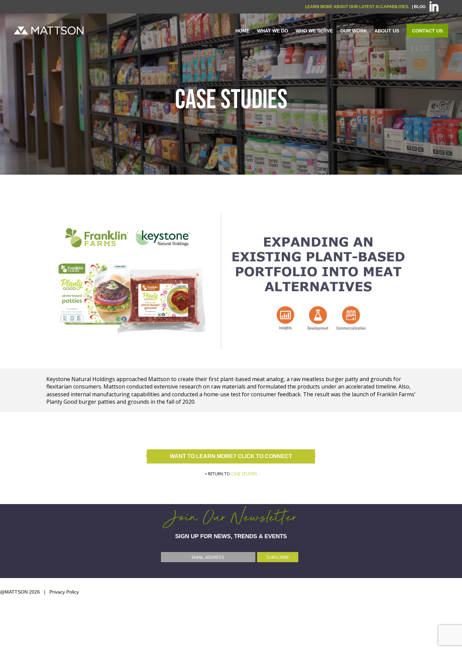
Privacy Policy (64, 592)
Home (242, 30)
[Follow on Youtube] (444, 6)
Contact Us (427, 30)
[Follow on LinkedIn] (432, 6)
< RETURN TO (231, 474)
